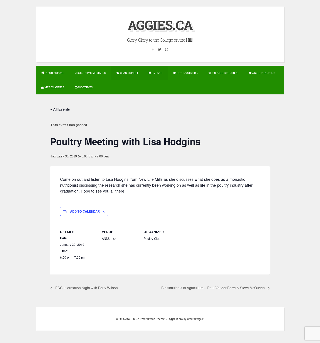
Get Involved (186, 73)
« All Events (60, 109)
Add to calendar (85, 211)
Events (157, 73)
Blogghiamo (174, 319)
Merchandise (54, 87)
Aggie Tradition (263, 73)
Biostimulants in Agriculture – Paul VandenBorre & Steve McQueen (213, 287)
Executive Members (91, 73)
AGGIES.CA (160, 24)
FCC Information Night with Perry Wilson (86, 287)
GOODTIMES (85, 87)
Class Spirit (128, 73)
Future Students (225, 73)
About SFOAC (54, 73)
